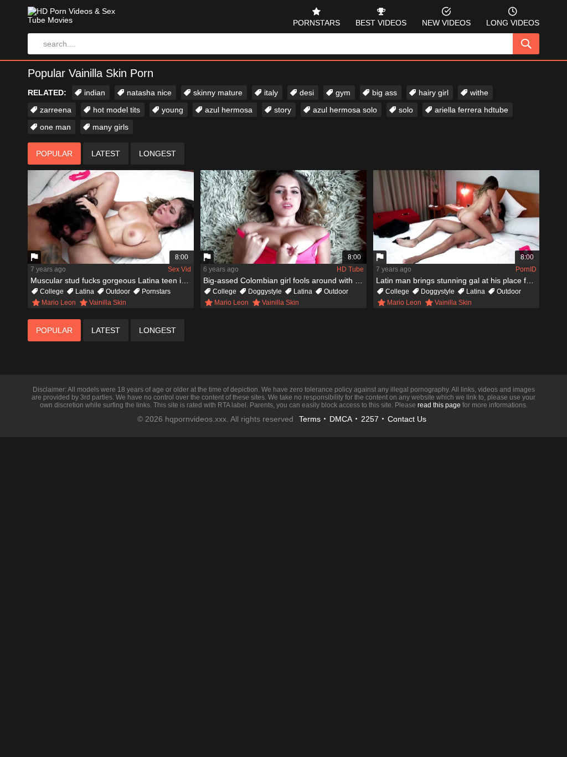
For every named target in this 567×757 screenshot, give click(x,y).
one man (55, 126)
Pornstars (156, 291)
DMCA (340, 419)
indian (94, 92)
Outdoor (118, 291)
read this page (439, 405)
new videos (446, 22)
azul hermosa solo (345, 109)
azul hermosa (228, 109)
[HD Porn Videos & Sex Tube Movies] (75, 20)
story (282, 109)
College (52, 291)
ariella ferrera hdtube (471, 109)
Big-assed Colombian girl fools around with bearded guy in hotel (285, 280)
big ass (384, 92)
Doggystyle (265, 291)
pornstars (316, 22)
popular (54, 153)
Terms (310, 419)
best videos (380, 22)
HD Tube (350, 269)
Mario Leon (59, 302)
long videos (512, 22)
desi (307, 92)
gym (343, 92)
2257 (370, 419)
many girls (110, 126)
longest (157, 153)
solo (406, 109)
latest (105, 153)
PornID (526, 269)
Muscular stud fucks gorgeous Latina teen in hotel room (112, 280)
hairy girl (434, 92)
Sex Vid (179, 269)
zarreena (55, 109)
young (172, 109)
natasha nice (149, 92)
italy (271, 92)
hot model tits (116, 109)
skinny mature (218, 92)
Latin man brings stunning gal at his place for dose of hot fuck (457, 280)
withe (479, 92)
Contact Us (407, 419)
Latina (84, 291)
